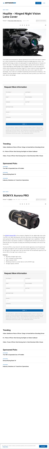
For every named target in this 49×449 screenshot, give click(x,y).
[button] (4, 3)
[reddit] (26, 25)
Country (8, 112)
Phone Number (28, 97)
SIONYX (10, 199)
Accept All (43, 446)
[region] (24, 446)
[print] (45, 25)
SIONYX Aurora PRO (10, 235)
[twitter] (24, 25)
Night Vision (5, 9)
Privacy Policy (5, 446)
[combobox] (24, 114)
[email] (28, 25)
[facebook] (20, 25)
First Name (9, 92)
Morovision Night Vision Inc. (15, 20)
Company (8, 102)
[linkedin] (22, 25)
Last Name (28, 92)
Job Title (27, 102)
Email (7, 97)
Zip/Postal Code (9, 106)
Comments (8, 117)
